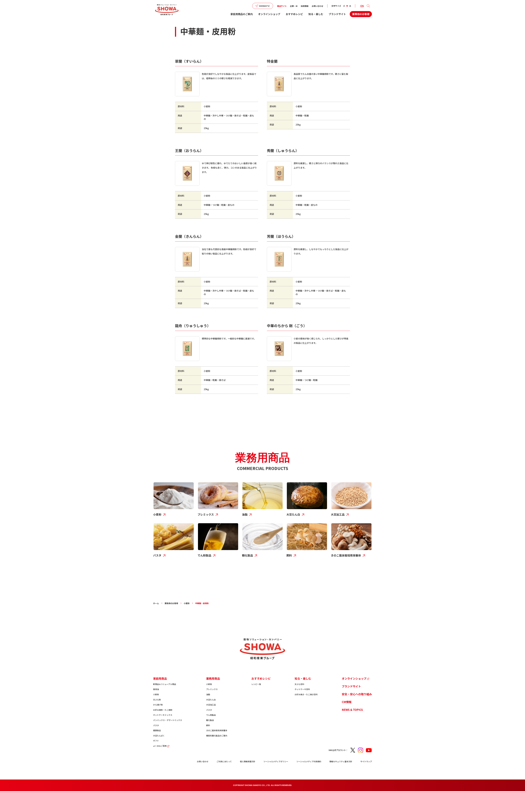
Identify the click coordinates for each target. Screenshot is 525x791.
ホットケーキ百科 (302, 689)
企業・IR (294, 6)
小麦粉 (186, 603)
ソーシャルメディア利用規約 (308, 761)
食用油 (156, 689)
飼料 (208, 725)
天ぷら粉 (157, 699)
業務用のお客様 (360, 14)
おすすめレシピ (294, 14)
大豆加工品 (211, 704)
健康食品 (157, 730)
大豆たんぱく (159, 735)
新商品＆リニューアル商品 (164, 684)
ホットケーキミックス (162, 715)
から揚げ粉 (158, 704)
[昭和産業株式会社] (167, 9)
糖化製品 (210, 720)
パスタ (156, 725)
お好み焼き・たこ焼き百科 (306, 694)
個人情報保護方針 (247, 761)
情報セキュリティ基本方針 (340, 761)
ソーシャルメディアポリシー (275, 761)
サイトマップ (366, 761)
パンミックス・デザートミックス (167, 720)
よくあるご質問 (160, 745)
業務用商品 (213, 678)
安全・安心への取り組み (357, 694)
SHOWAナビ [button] (264, 6)
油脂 (208, 694)
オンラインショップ (269, 14)
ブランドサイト (337, 14)
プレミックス (212, 689)
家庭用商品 (160, 678)
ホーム (156, 603)
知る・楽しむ (315, 14)
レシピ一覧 (256, 684)
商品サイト (282, 6)
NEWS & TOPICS (352, 710)
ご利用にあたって (224, 761)
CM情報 (347, 702)
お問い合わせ (317, 6)
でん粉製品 (211, 715)
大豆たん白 (211, 699)
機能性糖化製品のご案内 (216, 735)
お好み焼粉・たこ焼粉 (162, 709)
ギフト (156, 740)
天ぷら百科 (299, 684)
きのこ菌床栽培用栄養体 (216, 730)
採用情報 (304, 6)
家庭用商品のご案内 (242, 14)
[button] (368, 6)
